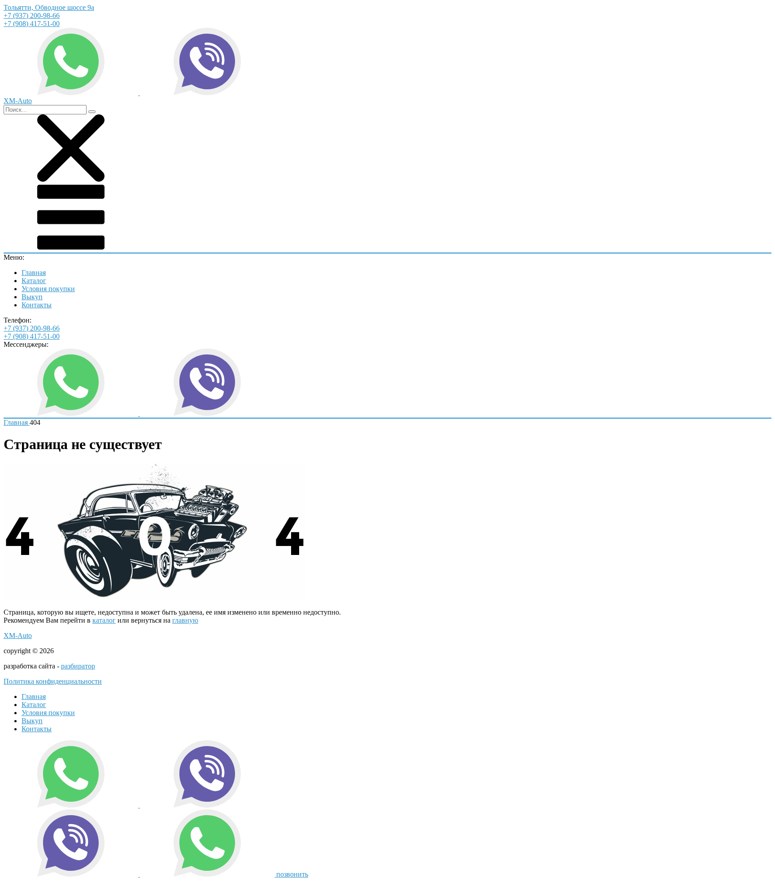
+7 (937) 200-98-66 (32, 15)
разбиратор (78, 666)
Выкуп (32, 297)
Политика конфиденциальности (53, 681)
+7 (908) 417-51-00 (32, 23)
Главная (34, 272)
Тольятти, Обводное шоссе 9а (49, 7)
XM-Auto (18, 635)
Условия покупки (48, 289)
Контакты (37, 305)
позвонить (292, 874)
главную (185, 620)
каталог (104, 620)
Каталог (34, 280)
